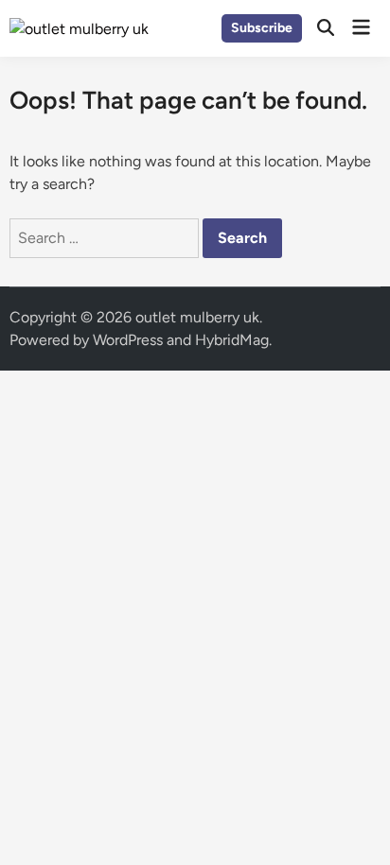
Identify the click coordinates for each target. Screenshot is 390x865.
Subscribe (261, 28)
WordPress (128, 340)
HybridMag (232, 340)
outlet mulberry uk (197, 317)
